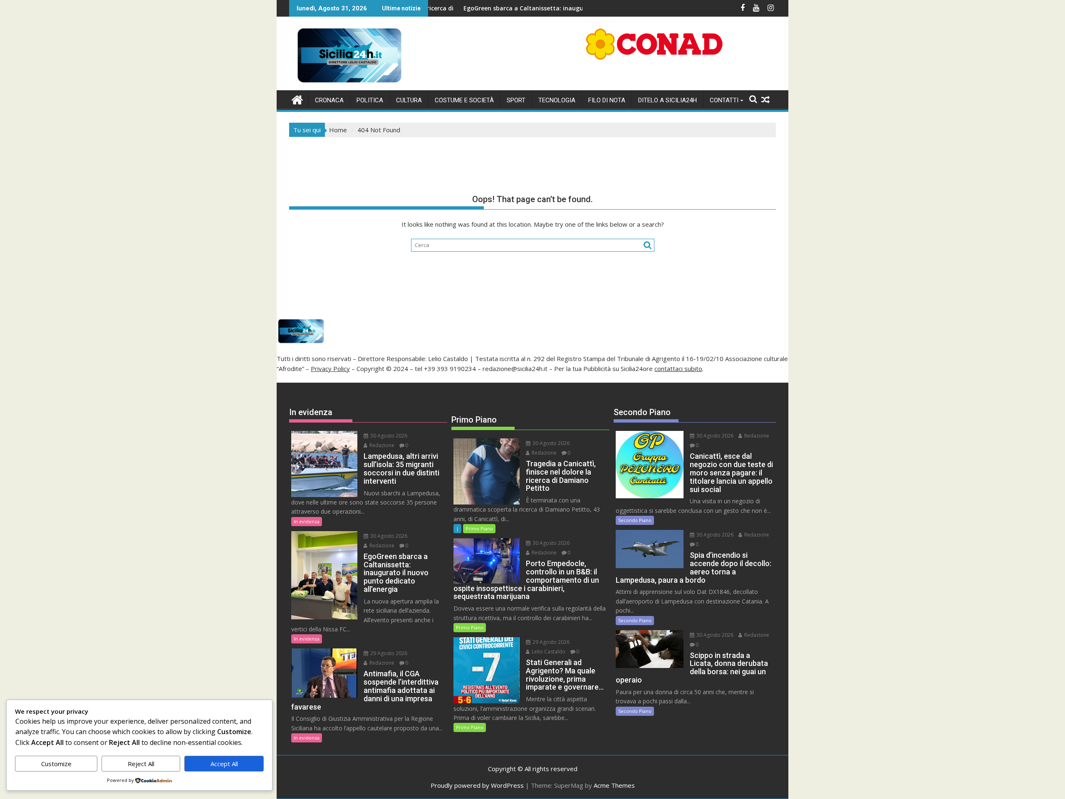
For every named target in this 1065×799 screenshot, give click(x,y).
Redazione (381, 445)
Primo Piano (479, 528)
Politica (370, 100)
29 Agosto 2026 (388, 653)
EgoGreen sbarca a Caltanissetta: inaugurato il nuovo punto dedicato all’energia (544, 8)
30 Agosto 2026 (388, 435)
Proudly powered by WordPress (477, 785)
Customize (56, 763)
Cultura (409, 100)
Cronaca (329, 100)
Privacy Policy (330, 368)
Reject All (141, 763)
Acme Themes (614, 785)
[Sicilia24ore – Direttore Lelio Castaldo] (297, 98)
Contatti (724, 100)
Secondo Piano (634, 520)
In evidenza (307, 521)
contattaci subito (678, 368)
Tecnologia (556, 100)
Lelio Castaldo (547, 651)
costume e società (464, 100)
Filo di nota (606, 100)
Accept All (224, 763)
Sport (516, 100)
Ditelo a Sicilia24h (667, 100)
